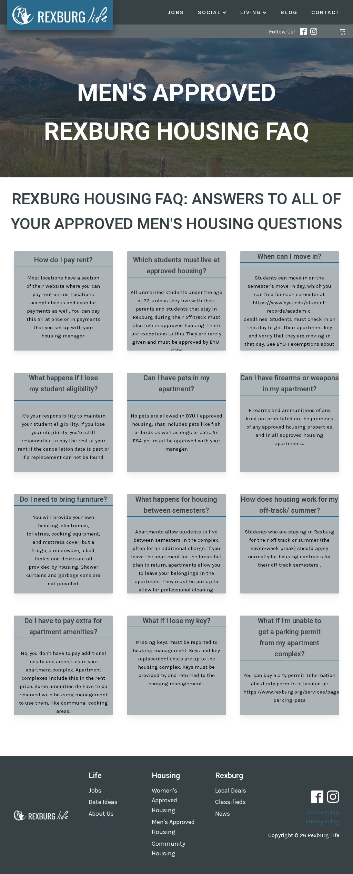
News (222, 813)
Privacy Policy (322, 821)
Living (250, 12)
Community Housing (168, 848)
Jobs (176, 12)
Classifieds (230, 802)
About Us (101, 813)
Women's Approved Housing (164, 800)
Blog (288, 12)
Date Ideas (103, 802)
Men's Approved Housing (173, 827)
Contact (325, 12)
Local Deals (230, 790)
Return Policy (322, 812)
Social (209, 12)
